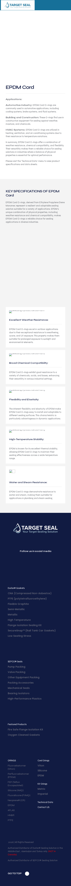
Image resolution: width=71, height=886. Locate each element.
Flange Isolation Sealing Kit (25, 625)
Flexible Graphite (18, 604)
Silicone (42, 770)
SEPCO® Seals (15, 661)
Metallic (13, 614)
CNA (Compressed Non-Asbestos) (30, 593)
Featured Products (17, 724)
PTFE (10, 820)
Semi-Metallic (16, 609)
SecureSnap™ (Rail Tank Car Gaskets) (32, 630)
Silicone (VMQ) (16, 790)
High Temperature (19, 620)
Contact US (43, 807)
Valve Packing (16, 672)
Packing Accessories (21, 682)
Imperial (43, 794)
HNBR (11, 815)
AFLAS (11, 810)
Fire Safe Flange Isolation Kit (25, 729)
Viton (41, 765)
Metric (41, 789)
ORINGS (12, 760)
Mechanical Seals (19, 688)
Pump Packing (16, 666)
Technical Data (45, 802)
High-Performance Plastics (25, 698)
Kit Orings (42, 784)
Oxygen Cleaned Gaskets (24, 735)
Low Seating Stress (19, 636)
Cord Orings (43, 760)
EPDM (11, 805)
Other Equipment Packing (23, 677)
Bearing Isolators (18, 693)
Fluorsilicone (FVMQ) (19, 795)
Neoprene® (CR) (16, 800)
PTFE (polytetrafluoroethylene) (27, 598)
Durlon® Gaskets (16, 588)
